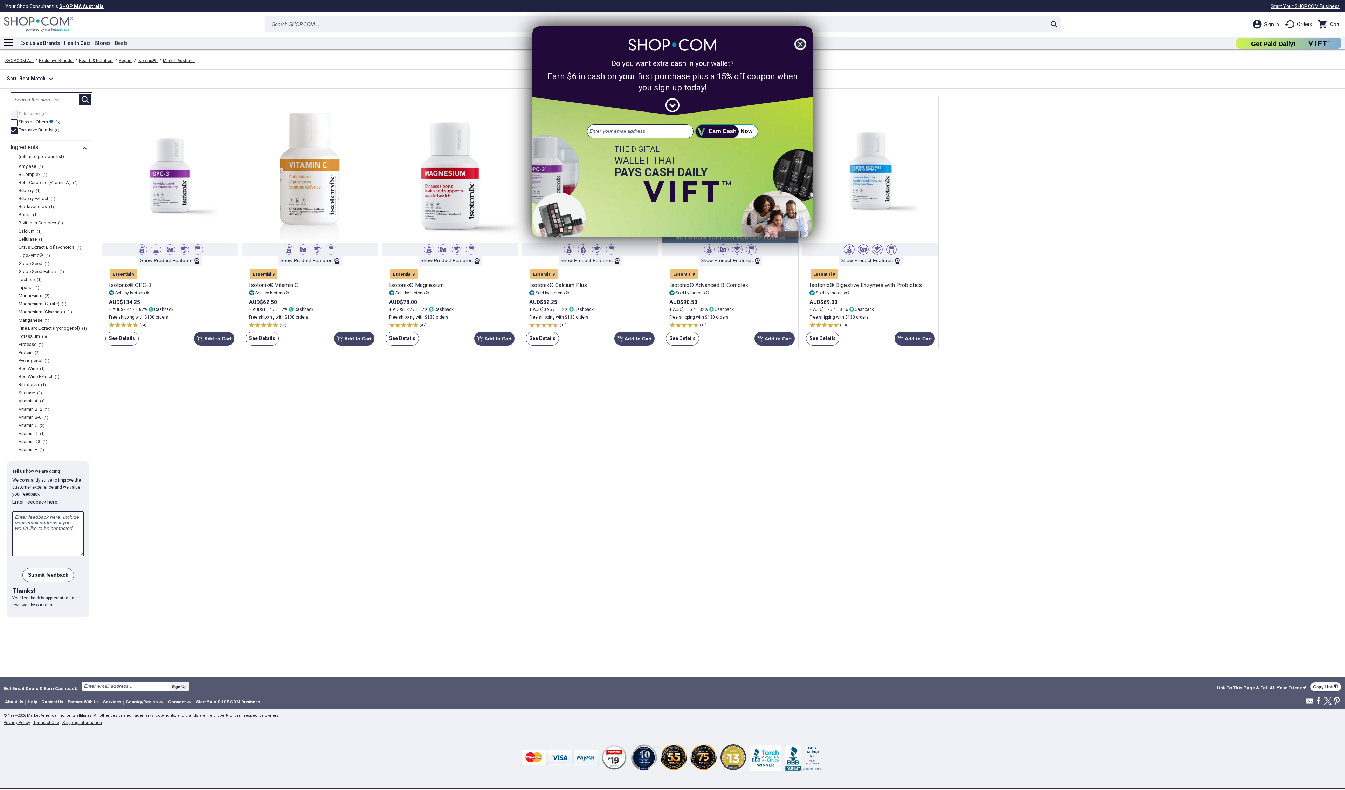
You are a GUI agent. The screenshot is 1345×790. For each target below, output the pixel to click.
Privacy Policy (17, 722)
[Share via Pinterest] (1337, 701)
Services (112, 702)
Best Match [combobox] (37, 79)
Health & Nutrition (96, 60)
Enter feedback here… (36, 501)
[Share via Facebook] (1319, 701)
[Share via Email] (1309, 703)
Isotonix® (148, 60)
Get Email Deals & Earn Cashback (40, 688)
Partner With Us (83, 702)
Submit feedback (48, 575)
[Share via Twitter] (1328, 701)
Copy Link (1325, 686)
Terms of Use (46, 722)
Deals (121, 43)
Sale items (32, 114)
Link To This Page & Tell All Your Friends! (1261, 688)
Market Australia (179, 60)
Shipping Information (82, 722)
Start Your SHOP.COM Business (1305, 6)
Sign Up (179, 687)
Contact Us (52, 702)
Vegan (125, 60)
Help (32, 702)
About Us (14, 702)
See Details (120, 340)
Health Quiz (77, 43)
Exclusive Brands (40, 43)
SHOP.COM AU (19, 60)
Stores (103, 43)
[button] (145, 702)
